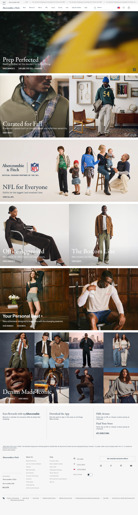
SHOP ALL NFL (8, 197)
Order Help (53, 467)
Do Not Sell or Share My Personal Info (123, 498)
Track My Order (54, 476)
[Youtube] (131, 466)
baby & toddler (76, 7)
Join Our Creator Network (33, 464)
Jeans (53, 7)
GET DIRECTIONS (102, 433)
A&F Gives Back (30, 470)
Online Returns (54, 473)
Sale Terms (26, 498)
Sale (86, 7)
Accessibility (30, 473)
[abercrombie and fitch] (11, 7)
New (24, 7)
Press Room (29, 482)
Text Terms (36, 498)
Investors (29, 479)
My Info (52, 482)
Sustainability (30, 485)
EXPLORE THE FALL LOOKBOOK (30, 68)
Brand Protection (31, 461)
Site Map (106, 498)
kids (67, 7)
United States (81, 469)
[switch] (74, 474)
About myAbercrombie (56, 464)
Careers (28, 467)
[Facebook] (111, 466)
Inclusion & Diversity (32, 476)
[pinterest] (121, 466)
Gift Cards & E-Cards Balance (58, 479)
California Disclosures (32, 488)
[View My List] (123, 7)
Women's (32, 7)
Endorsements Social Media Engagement (87, 498)
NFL (46, 7)
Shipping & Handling (56, 470)
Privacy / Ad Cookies (13, 498)
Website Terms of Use (65, 498)
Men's (40, 7)
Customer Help (54, 461)
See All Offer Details (9, 450)
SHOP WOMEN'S (9, 68)
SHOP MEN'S (7, 133)
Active (60, 7)
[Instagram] (101, 466)
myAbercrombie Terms (49, 498)
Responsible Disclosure (17, 500)
